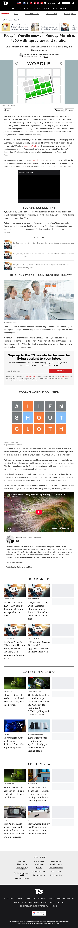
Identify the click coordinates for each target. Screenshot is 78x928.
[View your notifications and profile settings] (59, 3)
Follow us (60, 110)
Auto (55, 8)
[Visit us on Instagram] (38, 3)
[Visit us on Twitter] (28, 3)
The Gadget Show (70, 14)
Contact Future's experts (35, 898)
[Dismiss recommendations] (75, 20)
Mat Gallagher (54, 54)
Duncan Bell (31, 54)
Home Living (36, 8)
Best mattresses (39, 875)
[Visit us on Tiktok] (45, 3)
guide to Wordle (30, 146)
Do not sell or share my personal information (39, 906)
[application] (39, 187)
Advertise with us (48, 902)
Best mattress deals (56, 868)
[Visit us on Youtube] (35, 3)
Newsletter (71, 110)
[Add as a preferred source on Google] (39, 913)
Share (8, 110)
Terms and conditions (65, 898)
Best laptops (39, 864)
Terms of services (30, 376)
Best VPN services (22, 878)
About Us (51, 898)
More (62, 8)
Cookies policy (34, 902)
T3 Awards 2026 (51, 14)
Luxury (47, 8)
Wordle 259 (38, 160)
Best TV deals (56, 871)
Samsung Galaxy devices (22, 868)
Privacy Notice (64, 376)
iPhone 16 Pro (22, 864)
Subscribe (65, 3)
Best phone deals (56, 864)
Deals (16, 14)
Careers (60, 902)
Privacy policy (20, 902)
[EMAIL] (18, 541)
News (46, 57)
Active (26, 8)
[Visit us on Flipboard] (41, 3)
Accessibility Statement (13, 898)
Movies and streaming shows (22, 874)
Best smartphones (39, 871)
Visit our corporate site (62, 921)
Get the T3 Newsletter (32, 14)
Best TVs (39, 868)
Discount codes (56, 875)
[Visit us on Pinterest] (31, 3)
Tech (19, 8)
